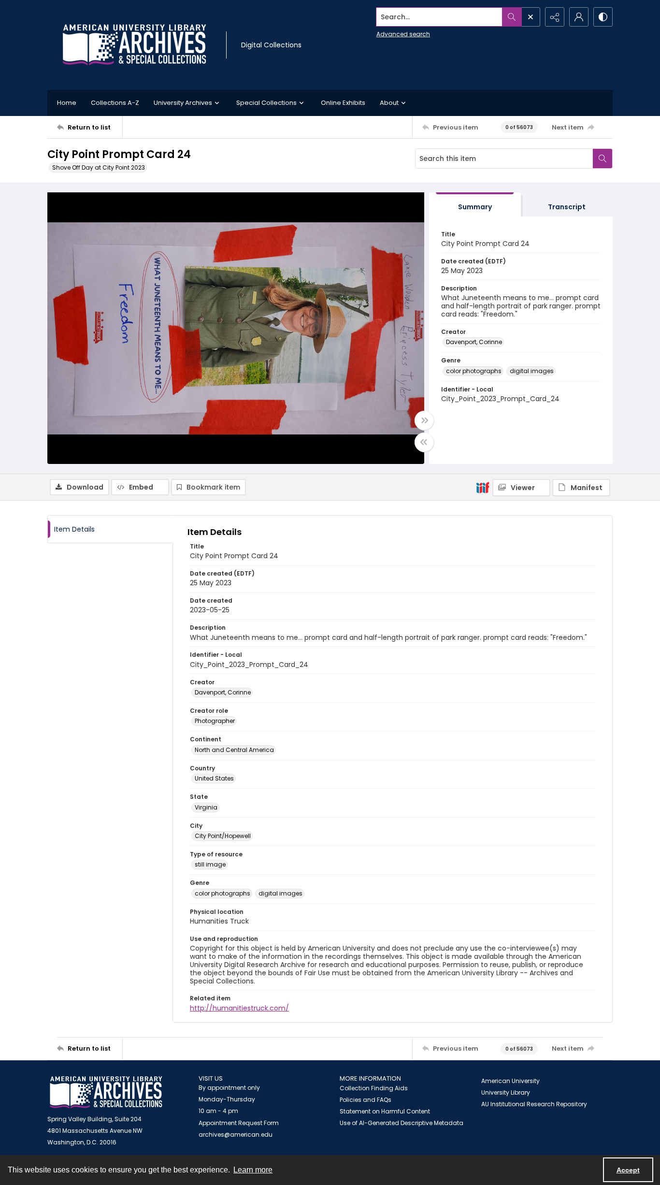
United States (214, 778)
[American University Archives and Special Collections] (106, 1092)
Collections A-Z (115, 102)
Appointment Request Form (239, 1123)
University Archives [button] (183, 102)
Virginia (206, 807)
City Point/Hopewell (223, 836)
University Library (505, 1092)
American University (510, 1081)
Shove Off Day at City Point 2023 (98, 167)
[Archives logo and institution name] (134, 44)
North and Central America (234, 750)
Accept (628, 1170)
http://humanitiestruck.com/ (239, 1008)
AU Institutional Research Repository (534, 1104)
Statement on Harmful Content (385, 1111)
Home (66, 102)
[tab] (475, 204)
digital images (532, 371)
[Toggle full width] (424, 420)
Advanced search (403, 34)
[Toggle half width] (424, 442)
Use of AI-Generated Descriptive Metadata (401, 1123)
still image (210, 864)
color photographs (474, 371)
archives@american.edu (236, 1134)
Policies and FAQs (365, 1100)
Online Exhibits (343, 102)
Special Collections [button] (266, 102)
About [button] (389, 102)
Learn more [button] (253, 1170)
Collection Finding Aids (374, 1088)
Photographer (215, 721)
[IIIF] (482, 487)
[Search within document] (602, 158)
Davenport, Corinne (474, 342)
